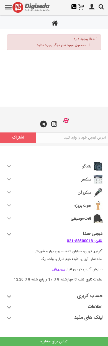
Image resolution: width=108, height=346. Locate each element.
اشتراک (18, 137)
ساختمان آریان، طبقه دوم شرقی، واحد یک (71, 259)
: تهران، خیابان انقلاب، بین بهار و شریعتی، (67, 251)
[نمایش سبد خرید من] (81, 7)
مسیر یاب (58, 269)
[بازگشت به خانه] (54, 24)
